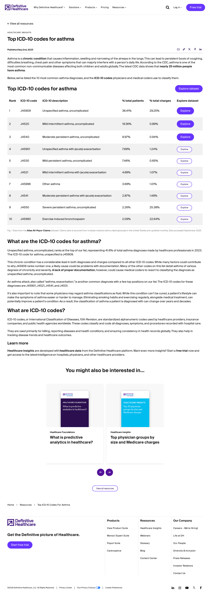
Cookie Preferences (113, 587)
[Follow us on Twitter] (194, 588)
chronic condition (34, 58)
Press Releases (181, 558)
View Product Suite (117, 528)
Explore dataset (189, 88)
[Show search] (166, 7)
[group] (74, 421)
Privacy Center (65, 587)
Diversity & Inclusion (184, 550)
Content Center (148, 558)
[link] (183, 49)
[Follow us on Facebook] (201, 588)
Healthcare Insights (20, 350)
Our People (179, 543)
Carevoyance (114, 550)
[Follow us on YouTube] (187, 588)
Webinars (145, 535)
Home (10, 505)
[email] (178, 49)
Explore (185, 110)
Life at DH (178, 535)
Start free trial (20, 545)
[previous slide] (100, 472)
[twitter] (189, 49)
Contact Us (179, 573)
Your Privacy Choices (86, 587)
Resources (26, 505)
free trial (182, 350)
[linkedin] (200, 49)
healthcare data (70, 350)
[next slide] (109, 472)
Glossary (145, 543)
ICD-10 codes (103, 78)
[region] (105, 161)
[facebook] (194, 49)
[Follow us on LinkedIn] (173, 588)
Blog (142, 550)
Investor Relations (183, 565)
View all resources (21, 23)
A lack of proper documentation (73, 270)
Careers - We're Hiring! (185, 528)
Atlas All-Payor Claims (38, 230)
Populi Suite (113, 543)
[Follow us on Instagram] (180, 588)
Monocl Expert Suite (118, 535)
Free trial (195, 7)
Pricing (105, 7)
